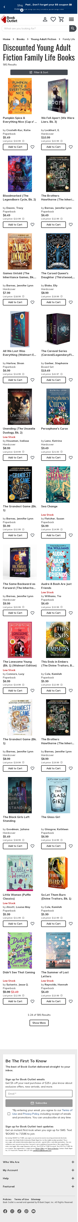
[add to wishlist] (32, 147)
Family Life (69, 39)
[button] (48, 4)
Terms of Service (53, 1148)
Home (6, 39)
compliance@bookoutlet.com (42, 1150)
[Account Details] (45, 19)
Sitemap (35, 1199)
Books (20, 39)
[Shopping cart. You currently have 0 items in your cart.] (61, 19)
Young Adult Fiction (43, 39)
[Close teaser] (22, 10)
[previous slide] (4, 7)
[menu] (71, 19)
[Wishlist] (53, 19)
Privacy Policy (39, 1148)
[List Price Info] (23, 140)
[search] (73, 28)
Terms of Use (21, 1199)
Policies (7, 1199)
